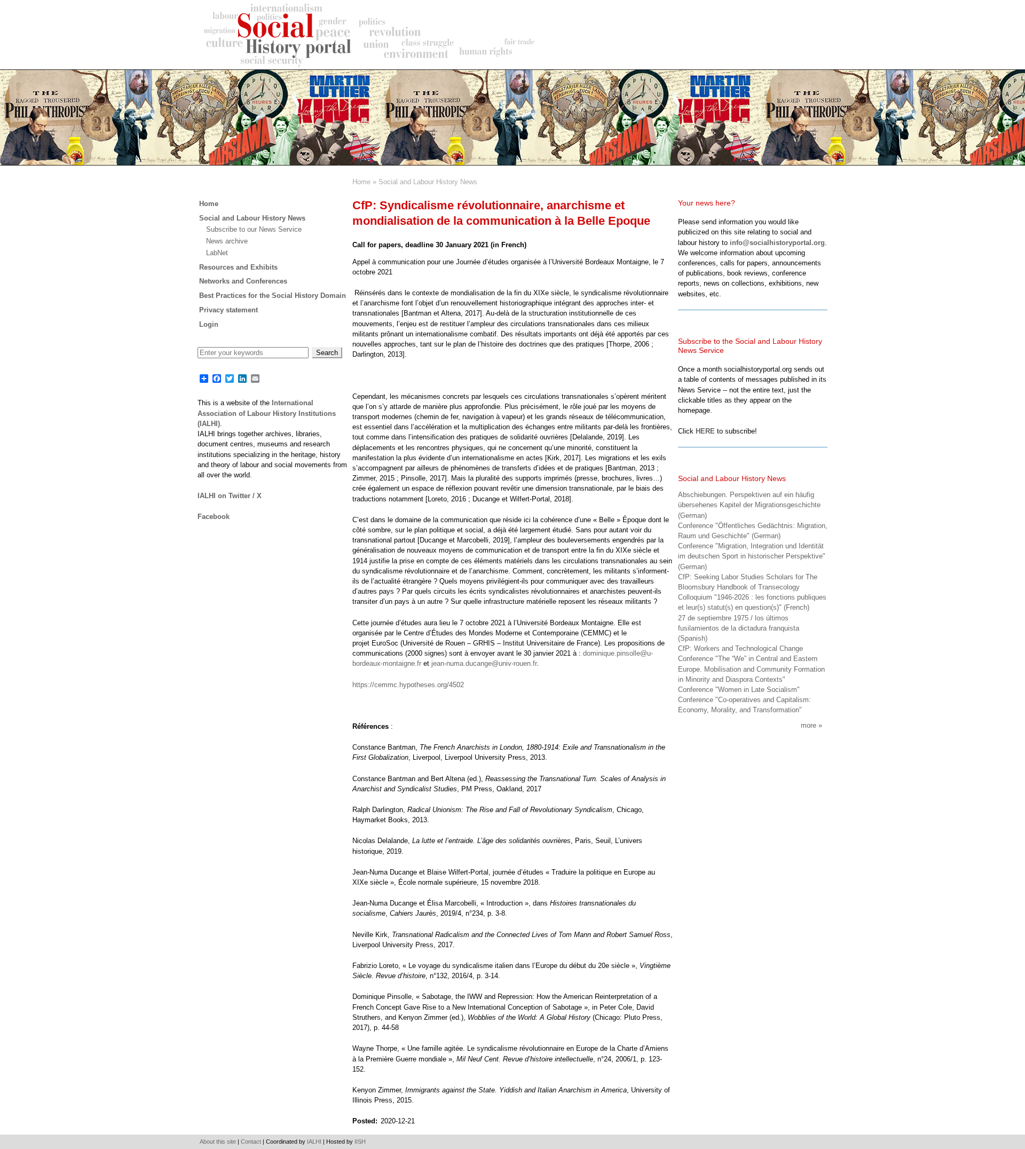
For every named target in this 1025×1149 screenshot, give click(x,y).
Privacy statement (228, 310)
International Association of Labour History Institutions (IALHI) (267, 413)
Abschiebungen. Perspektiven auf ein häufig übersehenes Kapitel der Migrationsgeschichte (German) (749, 505)
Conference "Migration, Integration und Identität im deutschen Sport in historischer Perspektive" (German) (751, 556)
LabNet (217, 253)
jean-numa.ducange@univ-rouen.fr (484, 663)
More (808, 725)
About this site (218, 1141)
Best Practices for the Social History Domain (272, 296)
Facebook (214, 517)
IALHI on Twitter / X (230, 496)
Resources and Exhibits (238, 267)
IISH (360, 1141)
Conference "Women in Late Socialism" (739, 690)
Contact (251, 1141)
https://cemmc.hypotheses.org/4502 (408, 685)
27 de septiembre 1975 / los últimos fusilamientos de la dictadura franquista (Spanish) (738, 628)
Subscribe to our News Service (254, 229)
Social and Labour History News (428, 182)
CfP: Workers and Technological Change (740, 648)
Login (208, 324)
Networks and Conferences (243, 281)
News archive (227, 241)
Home (361, 182)
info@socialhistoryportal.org (777, 243)
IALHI (314, 1141)
